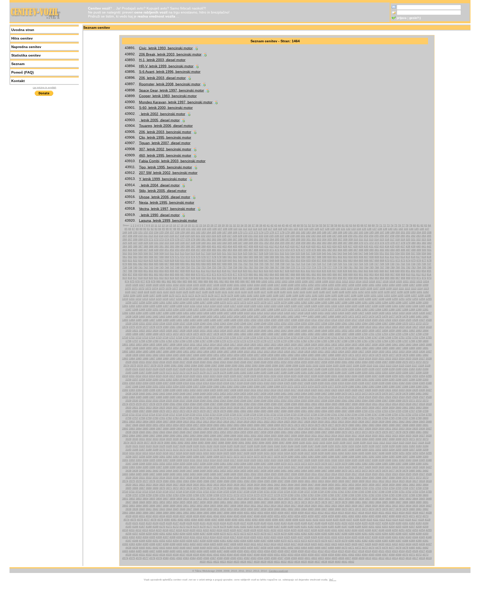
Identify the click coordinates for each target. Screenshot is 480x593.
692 (193, 263)
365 (334, 242)
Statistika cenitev (26, 55)
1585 (199, 327)
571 (177, 256)
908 (398, 274)
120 (285, 228)
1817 (233, 344)
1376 (324, 309)
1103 (350, 288)
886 (282, 274)
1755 (429, 337)
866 (177, 274)
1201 (373, 295)
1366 (257, 309)
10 (152, 225)
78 (407, 225)
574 (193, 256)
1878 (338, 348)
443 (124, 249)
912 (418, 274)
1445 (176, 316)
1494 (199, 320)
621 (130, 260)
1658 (385, 330)
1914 (273, 351)
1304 (145, 306)
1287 (338, 302)
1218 (179, 299)
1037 (209, 284)
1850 (149, 348)
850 (402, 270)
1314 (213, 306)
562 (130, 256)
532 (282, 253)
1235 (294, 299)
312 (366, 239)
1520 (375, 320)
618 (424, 256)
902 (366, 274)
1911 (253, 351)
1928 (368, 351)
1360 (216, 309)
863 (161, 274)
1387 (399, 309)
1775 (257, 341)
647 (266, 260)
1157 (393, 291)
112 (245, 228)
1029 (155, 284)
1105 (363, 288)
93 (156, 228)
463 (230, 249)
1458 (263, 316)
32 (234, 225)
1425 (348, 313)
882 (261, 274)
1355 (183, 309)
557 (413, 253)
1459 (270, 316)
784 (366, 267)
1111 (401, 288)
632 (188, 260)
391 (161, 246)
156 (166, 232)
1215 (159, 299)
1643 (284, 330)
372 (371, 242)
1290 (358, 302)
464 (235, 249)
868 (188, 274)
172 (250, 232)
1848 (135, 348)
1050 (297, 284)
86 (129, 228)
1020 (399, 281)
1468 (331, 316)
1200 (367, 295)
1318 (240, 306)
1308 (173, 306)
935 (230, 277)
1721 (199, 337)
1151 (354, 291)
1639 (257, 330)
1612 (381, 327)
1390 (419, 309)
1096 (303, 288)
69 (373, 225)
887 (287, 274)
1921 (321, 351)
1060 (365, 284)
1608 (355, 327)
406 (240, 246)
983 (174, 281)
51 (305, 225)
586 (256, 256)
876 (230, 274)
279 (193, 239)
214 (161, 235)
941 (261, 277)
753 (203, 267)
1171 (178, 295)
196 (376, 232)
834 (318, 270)
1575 (132, 327)
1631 (203, 330)
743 (151, 267)
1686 (270, 334)
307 (340, 239)
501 (429, 249)
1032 (176, 284)
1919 (307, 351)
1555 (304, 323)
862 (156, 274)
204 (418, 232)
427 (350, 246)
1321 (260, 306)
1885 (385, 348)
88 (137, 228)
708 (277, 263)
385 (130, 246)
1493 (193, 320)
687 (166, 263)
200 (398, 232)
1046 (270, 284)
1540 (203, 323)
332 (161, 242)
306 (334, 239)
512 (177, 253)
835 (324, 270)
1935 (415, 351)
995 (237, 281)
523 (234, 253)
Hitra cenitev (22, 38)
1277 (270, 302)
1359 (209, 309)
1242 (341, 299)
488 (361, 249)
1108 (382, 288)
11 (155, 225)
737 (429, 263)
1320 (253, 306)
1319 (247, 306)
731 (397, 263)
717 (324, 263)
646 (261, 260)
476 (298, 249)
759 (235, 267)
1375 (317, 309)
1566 (378, 323)
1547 (250, 323)
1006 (305, 281)
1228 (247, 299)
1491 (179, 320)
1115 (426, 288)
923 (166, 277)
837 (334, 270)
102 (193, 228)
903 (371, 274)
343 (219, 242)
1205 (401, 295)
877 (235, 274)
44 (279, 225)
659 (329, 260)
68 (369, 225)
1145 (315, 291)
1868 (270, 348)
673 (403, 260)
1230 (260, 299)
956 (340, 277)
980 (158, 281)
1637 (243, 330)
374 (382, 242)
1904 (206, 351)
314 (376, 239)
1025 (129, 284)
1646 (304, 330)
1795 (392, 341)
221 (198, 235)
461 (219, 249)
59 (335, 225)
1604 (328, 327)
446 (140, 249)
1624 (155, 330)
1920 (314, 351)
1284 (317, 302)
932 (214, 277)
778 (334, 267)
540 (324, 253)
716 (318, 263)
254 (371, 235)
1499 (233, 320)
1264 (183, 302)
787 (382, 267)
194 (366, 232)
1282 (304, 302)
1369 (277, 309)
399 (203, 246)
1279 (284, 302)
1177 (217, 295)
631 (182, 260)
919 (146, 277)
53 (313, 225)
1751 (402, 337)
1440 (142, 316)
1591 (240, 327)
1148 (335, 291)
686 (161, 263)
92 (152, 228)
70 (377, 225)
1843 (409, 344)
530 (271, 253)
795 (424, 267)
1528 (429, 320)
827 (282, 270)
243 (313, 235)
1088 (249, 288)
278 (188, 239)
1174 (197, 295)
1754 (422, 337)
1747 (375, 337)
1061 (371, 284)
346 (235, 242)
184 (314, 232)
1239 (321, 299)
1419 (307, 313)
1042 (243, 284)
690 (182, 263)
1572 (419, 323)
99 (178, 228)
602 (340, 256)
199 (392, 232)
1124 (179, 291)
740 (135, 267)
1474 (371, 316)
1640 (263, 330)
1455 (243, 316)
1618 (422, 327)
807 (177, 270)
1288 (345, 302)
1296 (399, 302)
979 (153, 281)
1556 (311, 323)
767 (277, 267)
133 (353, 228)
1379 (345, 309)
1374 (311, 309)
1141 (289, 291)
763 (256, 267)
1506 (281, 320)
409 (256, 246)
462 (224, 249)
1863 (237, 348)
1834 (348, 344)
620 (124, 260)
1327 (301, 306)
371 (366, 242)
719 (334, 263)
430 (366, 246)
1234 (287, 299)
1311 (193, 306)
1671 (169, 334)
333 (166, 242)
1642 (277, 330)
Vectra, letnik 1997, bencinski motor (167, 209)
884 (272, 274)
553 (392, 253)
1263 (176, 302)
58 (332, 225)
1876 (324, 348)
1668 (149, 334)
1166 (145, 295)
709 (282, 263)
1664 (425, 330)
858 (135, 274)
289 (245, 239)
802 (151, 270)
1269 (216, 302)
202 (408, 232)
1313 (206, 306)
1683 (250, 334)
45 (283, 225)
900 (356, 274)
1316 (226, 306)
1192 (315, 295)
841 (355, 270)
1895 (145, 351)
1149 (341, 291)
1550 (270, 323)
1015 (365, 281)
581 (230, 256)
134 (358, 228)
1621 (135, 330)
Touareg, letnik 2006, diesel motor (166, 126)
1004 (291, 281)
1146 (322, 291)
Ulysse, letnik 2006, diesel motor (164, 197)
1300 (425, 302)
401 (214, 246)
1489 (166, 320)
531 (276, 253)
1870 (284, 348)
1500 (240, 320)
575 (198, 256)
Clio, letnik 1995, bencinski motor (165, 137)
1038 (216, 284)
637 (214, 260)
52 (309, 225)
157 (172, 232)
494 (392, 249)
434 (387, 246)
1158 (400, 291)
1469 (338, 316)
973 (429, 277)
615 (408, 256)
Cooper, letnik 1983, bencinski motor (168, 96)
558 (418, 253)
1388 (405, 309)
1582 (179, 327)
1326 (294, 306)
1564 (365, 323)
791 (403, 267)
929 (198, 277)
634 (198, 260)
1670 (162, 334)
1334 (348, 306)
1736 (301, 337)
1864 (243, 348)
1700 (365, 334)
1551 (277, 323)
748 (177, 267)
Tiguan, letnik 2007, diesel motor (164, 143)
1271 (230, 302)
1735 (294, 337)
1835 (355, 344)
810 (193, 270)
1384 (378, 309)
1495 (206, 320)
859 (140, 274)
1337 (368, 306)
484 (340, 249)
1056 (338, 284)
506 (146, 253)
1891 (425, 348)
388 (146, 246)
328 (140, 242)
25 (208, 225)
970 (413, 277)
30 (227, 225)
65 (358, 225)
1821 (260, 344)
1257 (135, 302)
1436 (422, 313)
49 (298, 225)
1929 (375, 351)
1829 (314, 344)
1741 (334, 337)
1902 (193, 351)
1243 (348, 299)
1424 (341, 313)
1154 (374, 291)
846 (382, 270)
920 (151, 277)
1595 (267, 327)
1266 (196, 302)
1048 (284, 284)
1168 (159, 295)
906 (387, 274)
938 (245, 277)
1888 (405, 348)
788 (387, 267)
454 (182, 249)
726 (371, 263)
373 (376, 242)
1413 (267, 313)
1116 (127, 291)
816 (224, 270)
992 (221, 281)
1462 (291, 316)
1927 (361, 351)
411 (266, 246)
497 (408, 249)
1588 (220, 327)
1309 (179, 306)
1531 (142, 323)
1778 (277, 341)
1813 (206, 344)
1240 (327, 299)
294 (272, 239)
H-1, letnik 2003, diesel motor (162, 60)
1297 (405, 302)
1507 (287, 320)
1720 (193, 337)
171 (245, 232)
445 (135, 249)
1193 (321, 295)
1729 (253, 337)
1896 (152, 351)
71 (380, 225)
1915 (280, 351)
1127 (198, 291)
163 (203, 232)
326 (130, 242)
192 (356, 232)
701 (240, 263)
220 (192, 235)
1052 (311, 284)
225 (219, 235)
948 (298, 277)
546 (355, 253)
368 (350, 242)
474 (287, 249)
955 (334, 277)
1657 (378, 330)
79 (410, 225)
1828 (307, 344)
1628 (183, 330)
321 (413, 239)
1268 (209, 302)
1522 (388, 320)
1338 (375, 306)
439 (413, 246)
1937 (429, 351)
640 (230, 260)
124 (306, 228)
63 (350, 225)
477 (303, 249)
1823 (273, 344)
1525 (409, 320)
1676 (203, 334)
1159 (406, 291)
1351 (155, 309)
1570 (405, 323)
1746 (368, 337)
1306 (159, 306)
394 (177, 246)
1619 (429, 327)
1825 (287, 344)
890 (303, 274)
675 (413, 260)
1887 (399, 348)
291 (256, 239)
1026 (135, 284)
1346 (429, 306)
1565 (371, 323)
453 (177, 249)
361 (314, 242)
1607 (348, 327)
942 (266, 277)
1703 (385, 334)
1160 (413, 291)
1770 (223, 341)
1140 (283, 291)
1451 (216, 316)
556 (408, 253)
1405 (213, 313)
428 (355, 246)
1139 (276, 291)
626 (156, 260)
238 (287, 235)
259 (397, 235)
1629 (189, 330)
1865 (250, 348)
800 (140, 270)
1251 (402, 299)
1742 (341, 337)
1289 (351, 302)
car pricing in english (44, 87)
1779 (284, 341)
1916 (287, 351)
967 (398, 277)
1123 (172, 291)
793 (413, 267)
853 (418, 270)
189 (340, 232)
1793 (378, 341)
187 (329, 232)
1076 (169, 288)
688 (172, 263)
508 (156, 253)
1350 (149, 309)
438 (408, 246)
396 (188, 246)
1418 (301, 313)
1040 (230, 284)
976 (137, 281)
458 (203, 249)
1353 (169, 309)
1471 (351, 316)
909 (403, 274)
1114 (420, 288)
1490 (173, 320)
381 (418, 242)
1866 (257, 348)
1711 (132, 337)
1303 (139, 306)
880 (250, 274)
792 (408, 267)
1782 (304, 341)
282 (208, 239)
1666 (135, 334)
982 (169, 281)
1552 (284, 323)
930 (203, 277)
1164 (133, 295)
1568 (392, 323)
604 (350, 256)
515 (192, 253)
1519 (368, 320)
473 (282, 249)
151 (140, 232)
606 (361, 256)
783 (361, 267)
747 (172, 267)
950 (308, 277)
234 (266, 235)
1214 (152, 299)
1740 (327, 337)
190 (345, 232)
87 (133, 228)
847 (387, 270)
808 (182, 270)
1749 (388, 337)
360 (308, 242)
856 (124, 274)
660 (334, 260)
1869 (277, 348)
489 (366, 249)
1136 (257, 291)
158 (177, 232)
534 (292, 253)
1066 (405, 284)
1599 (294, 327)
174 (261, 232)
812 (203, 270)
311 (361, 239)
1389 (412, 309)
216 (172, 235)
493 (387, 249)
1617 (415, 327)
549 (371, 253)
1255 (429, 299)
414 (282, 246)
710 (287, 263)
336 (182, 242)
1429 (375, 313)
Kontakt (18, 81)
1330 (321, 306)
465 (240, 249)
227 (229, 235)
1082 (209, 288)
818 (234, 270)
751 (193, 267)
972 (424, 277)
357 (292, 242)
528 (261, 253)
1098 (317, 288)
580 (224, 256)
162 (198, 232)
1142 (296, 291)
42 (272, 225)
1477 (392, 316)
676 (418, 260)
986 (190, 281)
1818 (240, 344)
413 (276, 246)
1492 (186, 320)
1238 (314, 299)
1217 (172, 299)
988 (200, 281)
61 (343, 225)
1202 (380, 295)
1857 (196, 348)
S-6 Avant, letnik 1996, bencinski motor (169, 72)
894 (324, 274)
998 (253, 281)
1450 (209, 316)
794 (418, 267)
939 (250, 277)
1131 (224, 291)
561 (124, 256)
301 (308, 239)
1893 (132, 351)
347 (240, 242)
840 (350, 270)
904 (376, 274)
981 (164, 281)
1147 (328, 291)
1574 (125, 327)
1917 (294, 351)
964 (382, 277)
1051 (304, 284)
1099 (324, 288)
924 (172, 277)
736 (424, 263)
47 (290, 225)
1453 (230, 316)
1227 (240, 299)
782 (356, 267)
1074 (155, 288)
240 (298, 235)
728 (382, 263)
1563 (358, 323)
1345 (422, 306)
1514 (334, 320)
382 (424, 242)
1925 (348, 351)
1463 (297, 316)
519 (214, 253)
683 (146, 263)
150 (135, 232)
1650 (331, 330)
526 (250, 253)
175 (266, 232)
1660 (399, 330)
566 (151, 256)
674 (408, 260)
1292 (371, 302)
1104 (356, 288)
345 (230, 242)
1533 (155, 323)
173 (256, 232)
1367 (263, 309)
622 (135, 260)
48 (294, 225)
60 (339, 225)
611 (387, 256)
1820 (253, 344)
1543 (223, 323)
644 (250, 260)
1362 (230, 309)
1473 (365, 316)
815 (219, 270)
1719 (186, 337)
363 (324, 242)
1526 (415, 320)
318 (397, 239)
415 (287, 246)
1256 (129, 302)
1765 (189, 341)
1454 (237, 316)
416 (292, 246)
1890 (419, 348)
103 (198, 228)
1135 (250, 291)
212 (150, 235)
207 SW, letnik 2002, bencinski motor (168, 173)
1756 (129, 341)
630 (177, 260)
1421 (321, 313)
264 (424, 235)
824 (266, 270)
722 (350, 263)
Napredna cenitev (26, 47)
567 (156, 256)
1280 (291, 302)
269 (140, 239)
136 (369, 228)
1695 (331, 334)
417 (298, 246)
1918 (301, 351)
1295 (392, 302)
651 (287, 260)
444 (130, 249)
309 (350, 239)
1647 (311, 330)
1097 (310, 288)
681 (135, 263)
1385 (385, 309)
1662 (412, 330)
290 (250, 239)
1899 (173, 351)
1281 (297, 302)
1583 (186, 327)
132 (348, 228)
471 (272, 249)
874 (219, 274)
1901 (186, 351)
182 (303, 232)
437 (402, 246)
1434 (409, 313)
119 (280, 228)
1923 (334, 351)
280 (198, 239)
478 (308, 249)
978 (148, 281)
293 (266, 239)
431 (371, 246)
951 (314, 277)
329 (146, 242)
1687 (277, 334)
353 (272, 242)
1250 (395, 299)
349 (250, 242)
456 (193, 249)
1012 (345, 281)
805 (166, 270)
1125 (185, 291)
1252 (409, 299)
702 (245, 263)
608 (371, 256)
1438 (129, 316)
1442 (155, 316)
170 (240, 232)
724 (360, 263)
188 (334, 232)
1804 (145, 344)
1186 (275, 295)
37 (253, 225)
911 (413, 274)
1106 (369, 288)
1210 (125, 299)
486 (350, 249)
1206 (407, 295)
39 (260, 225)
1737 (307, 337)
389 (151, 246)
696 (214, 263)
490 (371, 249)
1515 (341, 320)
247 (334, 235)
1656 (371, 330)
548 (366, 253)
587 (261, 256)
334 (172, 242)
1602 (314, 327)
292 (261, 239)
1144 (309, 291)
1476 (385, 316)
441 (424, 246)
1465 (311, 316)
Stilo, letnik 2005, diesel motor (162, 191)
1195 (334, 295)
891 (308, 274)
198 (387, 232)
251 (355, 235)
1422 (327, 313)
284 (219, 239)
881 (256, 274)
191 (350, 232)
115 (260, 228)
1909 (240, 351)
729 (387, 263)
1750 (395, 337)
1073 (148, 288)
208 (130, 235)
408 (250, 246)
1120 (153, 291)
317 (392, 239)
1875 (317, 348)
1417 (294, 313)
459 (208, 249)
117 (270, 228)
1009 (325, 281)
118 (275, 228)
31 (230, 225)
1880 (351, 348)
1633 (216, 330)
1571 (412, 323)
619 (429, 256)
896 (334, 274)
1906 (220, 351)
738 (124, 267)
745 (161, 267)
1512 (321, 320)
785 (371, 267)
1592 (247, 327)
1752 (409, 337)
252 (360, 235)
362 (319, 242)
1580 (166, 327)
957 (345, 277)
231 (250, 235)
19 (185, 225)
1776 (263, 341)
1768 (209, 341)
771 (298, 267)
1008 (318, 281)
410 (261, 246)
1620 (129, 330)
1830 (321, 344)
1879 (345, 348)
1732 (273, 337)
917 (135, 277)
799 (135, 270)
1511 (314, 320)
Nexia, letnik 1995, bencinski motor (166, 202)
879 (245, 274)
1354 (176, 309)
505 (140, 253)
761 (245, 267)
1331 (327, 306)
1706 (405, 334)
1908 (233, 351)
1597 (281, 327)
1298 (412, 302)
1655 (365, 330)
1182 (249, 295)
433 (382, 246)
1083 (216, 288)
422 (324, 246)
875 (224, 274)
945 (282, 277)
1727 (240, 337)
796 (429, 267)
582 (235, 256)
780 (345, 267)
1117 (134, 291)
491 (376, 249)
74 (392, 225)
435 (392, 246)
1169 (165, 295)
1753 (415, 337)
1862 (230, 348)
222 (203, 235)
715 (313, 263)
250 (350, 235)
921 (156, 277)
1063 (385, 284)
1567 (385, 323)
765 (266, 267)
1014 (359, 281)
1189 (295, 295)
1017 (379, 281)
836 (329, 270)
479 (314, 249)
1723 (213, 337)
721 (345, 263)
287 (235, 239)
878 (240, 274)
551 (382, 253)
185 (319, 232)
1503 (260, 320)
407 (245, 246)
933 (219, 277)
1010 (332, 281)
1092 (277, 288)
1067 (412, 284)
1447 (189, 316)
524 (240, 253)
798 (130, 270)
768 (282, 267)
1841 (395, 344)
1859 (209, 348)
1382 (365, 309)
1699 (358, 334)
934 (224, 277)
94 (159, 228)
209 (135, 235)
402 (219, 246)
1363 (237, 309)
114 (255, 228)
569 (166, 256)
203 (413, 232)
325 (124, 242)
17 (178, 225)
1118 (140, 291)
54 (317, 225)
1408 (233, 313)
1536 (176, 323)
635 (203, 260)
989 (206, 281)
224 (214, 235)
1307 (166, 306)
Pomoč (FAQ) (22, 72)
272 (156, 239)
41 (268, 225)
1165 (139, 295)
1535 (169, 323)
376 (392, 242)
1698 (351, 334)
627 (161, 260)
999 (258, 281)
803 (156, 270)
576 (203, 256)
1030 (162, 284)
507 (151, 253)
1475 (378, 316)
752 (198, 267)
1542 (216, 323)
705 (261, 263)
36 (249, 225)
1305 (152, 306)
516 (198, 253)
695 (208, 263)
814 (214, 270)
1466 (317, 316)
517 (203, 253)
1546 (243, 323)
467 (250, 249)
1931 (388, 351)
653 (298, 260)
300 (303, 239)
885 (277, 274)
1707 (412, 334)
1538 (189, 323)
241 (303, 235)
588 (266, 256)
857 (130, 274)
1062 (378, 284)
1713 (145, 337)
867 (182, 274)
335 (177, 242)
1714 (152, 337)
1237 (307, 299)
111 (240, 228)
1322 (267, 306)
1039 (223, 284)
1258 (142, 302)
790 (398, 267)
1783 (311, 341)
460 (214, 249)
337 (188, 242)
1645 (297, 330)
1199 (360, 295)
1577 (145, 327)
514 (187, 253)
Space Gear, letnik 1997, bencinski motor (171, 90)
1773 (243, 341)
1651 (338, 330)
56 (324, 225)
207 (124, 235)
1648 (317, 330)
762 (250, 267)
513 (182, 253)
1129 (211, 291)
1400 (179, 313)
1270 (223, 302)
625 (151, 260)
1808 (173, 344)
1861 (223, 348)
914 (429, 274)
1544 (230, 323)
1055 (331, 284)
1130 (218, 291)
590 (277, 256)
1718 (179, 337)
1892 (125, 351)
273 (161, 239)
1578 (152, 327)
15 (170, 225)
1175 (204, 295)
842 (360, 270)
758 (230, 267)
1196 (341, 295)
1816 (226, 344)
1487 (152, 320)
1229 (253, 299)
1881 (358, 348)
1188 (289, 295)
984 (179, 281)
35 (245, 225)
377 (398, 242)
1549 (263, 323)
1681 (237, 334)
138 (380, 228)
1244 (355, 299)
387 (140, 246)
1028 (149, 284)
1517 (355, 320)
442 (429, 246)
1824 (280, 344)
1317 (233, 306)
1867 (263, 348)
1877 (331, 348)
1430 (381, 313)
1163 (126, 295)
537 (308, 253)
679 (124, 263)
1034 (189, 284)
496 (403, 249)
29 (223, 225)
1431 (388, 313)
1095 (297, 288)
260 (402, 235)
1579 (159, 327)
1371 (291, 309)
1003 (285, 281)
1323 (273, 306)
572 (182, 256)
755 (214, 267)
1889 (412, 348)
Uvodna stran (22, 30)
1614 (395, 327)
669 (382, 260)
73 (388, 225)
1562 (351, 323)
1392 (125, 313)
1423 (334, 313)
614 (402, 256)
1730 (260, 337)
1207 (414, 295)
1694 (324, 334)
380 (413, 242)
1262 (169, 302)
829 (292, 270)
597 (314, 256)
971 (418, 277)
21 (193, 225)
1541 (209, 323)
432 (376, 246)
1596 (274, 327)
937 (240, 277)
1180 (237, 295)
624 (146, 260)
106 (214, 228)
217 (177, 235)
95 (163, 228)
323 (424, 239)
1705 (399, 334)
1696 (338, 334)
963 (376, 277)
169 (235, 232)
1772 (237, 341)
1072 (141, 288)
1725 (226, 337)
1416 (287, 313)
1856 (189, 348)
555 (402, 253)
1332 (334, 306)
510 (166, 253)
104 (204, 228)
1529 (129, 323)
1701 (371, 334)
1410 (247, 313)
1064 (392, 284)
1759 (149, 341)
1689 (291, 334)
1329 (314, 306)
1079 (189, 288)
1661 (405, 330)
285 (224, 239)
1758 (142, 341)
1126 (192, 291)
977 (142, 281)
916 (130, 277)
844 (371, 270)
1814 (213, 344)
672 (398, 260)
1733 (280, 337)
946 (287, 277)
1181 (243, 295)
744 (156, 267)
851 (408, 270)
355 (282, 242)
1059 (358, 284)
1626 (169, 330)
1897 (159, 351)
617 (418, 256)
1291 (365, 302)
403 (224, 246)
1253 (415, 299)
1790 (358, 341)
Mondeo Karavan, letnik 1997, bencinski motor (175, 102)
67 (365, 225)
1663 (419, 330)
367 (345, 242)
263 (418, 235)
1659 (392, 330)
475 (292, 249)
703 (250, 263)
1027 (142, 284)
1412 (260, 313)
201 (403, 232)
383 (429, 242)
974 (127, 281)
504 (135, 253)
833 (313, 270)
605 (356, 256)
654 (303, 260)
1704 (392, 334)
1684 (257, 334)
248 (340, 235)
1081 (202, 288)
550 (376, 253)
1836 (361, 344)
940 (256, 277)
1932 (395, 351)
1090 (263, 288)
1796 (399, 341)
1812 (199, 344)
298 (292, 239)
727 (376, 263)
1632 (209, 330)
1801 (125, 344)
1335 (355, 306)
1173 (191, 295)
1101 (337, 288)
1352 (162, 309)
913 (424, 274)
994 (232, 281)
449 (156, 249)
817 (229, 270)
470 (266, 249)
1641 (270, 330)
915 (124, 277)
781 (350, 267)
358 (298, 242)
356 (287, 242)
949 (303, 277)
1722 (206, 337)
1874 (311, 348)
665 (361, 260)
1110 (395, 288)
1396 (152, 313)
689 (177, 263)
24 (204, 225)
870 (198, 274)
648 (272, 260)
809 (188, 270)
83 (425, 225)
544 (345, 253)
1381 (358, 309)
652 (292, 260)
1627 (176, 330)
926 (182, 277)
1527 (422, 320)
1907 (227, 351)
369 (356, 242)
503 (130, 253)
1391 (425, 309)
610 (382, 256)
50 (302, 225)
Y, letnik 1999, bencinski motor (163, 179)
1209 (427, 295)
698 (224, 263)
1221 (199, 299)
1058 (351, 284)
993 (226, 281)
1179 (230, 295)
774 (314, 267)
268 (135, 239)
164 (208, 232)
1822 (267, 344)
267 (130, 239)
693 (198, 263)
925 (177, 277)
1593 (253, 327)
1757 (135, 341)
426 (345, 246)
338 (193, 242)
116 (265, 228)
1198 (353, 295)
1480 (412, 316)
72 (384, 225)
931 (208, 277)
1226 (233, 299)
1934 (409, 351)
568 (161, 256)
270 (146, 239)
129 (332, 228)
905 (382, 274)
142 (400, 228)
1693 (317, 334)
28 (219, 225)
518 (208, 253)
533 (287, 253)
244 (318, 235)
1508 (294, 320)
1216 (165, 299)
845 (376, 270)
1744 (355, 337)
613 (397, 256)
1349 (142, 309)
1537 (183, 323)
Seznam (17, 64)
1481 (419, 316)
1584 (193, 327)
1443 (162, 316)
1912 (260, 351)
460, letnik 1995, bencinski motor (165, 155)
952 (319, 277)
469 (261, 249)
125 (311, 228)
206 (429, 232)
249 (345, 235)
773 (308, 267)
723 (355, 263)
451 (166, 249)
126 (316, 228)
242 (308, 235)
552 (387, 253)
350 (256, 242)
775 (319, 267)
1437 (429, 313)
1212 (139, 299)
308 (345, 239)
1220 (193, 299)
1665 (129, 334)
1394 (139, 313)
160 (188, 232)
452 (172, 249)
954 (329, 277)
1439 (135, 316)
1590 (233, 327)
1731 (267, 337)
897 (340, 274)
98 (174, 228)
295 (277, 239)
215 (166, 235)
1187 (282, 295)
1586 (206, 327)
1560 (338, 323)
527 (256, 253)
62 (347, 225)
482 (329, 249)
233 (261, 235)
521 (224, 253)
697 (219, 263)
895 (329, 274)
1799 (419, 341)
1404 (206, 313)
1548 (257, 323)
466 (245, 249)
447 (146, 249)
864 (166, 274)
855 (429, 270)
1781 (297, 341)
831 (303, 270)
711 (292, 263)
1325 (287, 306)
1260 (155, 302)
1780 (291, 341)
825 (271, 270)
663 (350, 260)
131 (343, 228)
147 (427, 228)
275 (172, 239)
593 (292, 256)
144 (411, 228)
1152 (361, 291)
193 (361, 232)
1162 (426, 291)
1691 (304, 334)
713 (303, 263)
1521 (381, 320)
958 (350, 277)
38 (257, 225)
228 (234, 235)
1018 (385, 281)
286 (230, 239)
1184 (263, 295)
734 (413, 263)
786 (376, 267)
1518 (361, 320)
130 (338, 228)
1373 (304, 309)
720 (340, 263)
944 (277, 277)
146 (422, 228)
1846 (429, 344)
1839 (381, 344)
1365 (250, 309)
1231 (267, 299)
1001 (271, 281)
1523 (395, 320)
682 (140, 263)
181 (298, 232)
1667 (142, 334)
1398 (166, 313)
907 (392, 274)
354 (277, 242)
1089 (256, 288)
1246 (368, 299)
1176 (211, 295)
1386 (392, 309)
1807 (166, 344)
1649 (324, 330)
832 (308, 270)
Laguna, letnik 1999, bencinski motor (168, 220)
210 (140, 235)
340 (203, 242)
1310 (186, 306)
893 (319, 274)
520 (219, 253)
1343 (409, 306)
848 (392, 270)
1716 (165, 337)
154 (156, 232)
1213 (145, 299)
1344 (415, 306)
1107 (376, 288)
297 (287, 239)
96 (167, 228)
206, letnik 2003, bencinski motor (165, 132)
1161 (419, 291)
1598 (287, 327)
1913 (267, 351)
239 (292, 235)
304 (324, 239)
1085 (229, 288)
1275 (257, 302)
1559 (331, 323)
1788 (345, 341)
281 (203, 239)
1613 (388, 327)
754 (208, 267)
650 (282, 260)
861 (151, 274)
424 (334, 246)
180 (292, 232)
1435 (415, 313)
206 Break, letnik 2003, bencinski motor (170, 54)
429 (360, 246)
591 (282, 256)
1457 (257, 316)
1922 (327, 351)
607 (366, 256)
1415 (280, 313)
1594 (260, 327)
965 (387, 277)
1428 (368, 313)
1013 (352, 281)
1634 (223, 330)
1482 (425, 316)
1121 (159, 291)
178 (282, 232)
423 (329, 246)
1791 (365, 341)
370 (361, 242)
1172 (185, 295)
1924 (341, 351)
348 (245, 242)
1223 (213, 299)
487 (356, 249)
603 (345, 256)
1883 (371, 348)
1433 (402, 313)
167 (224, 232)
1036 (203, 284)
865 (172, 274)
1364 (243, 309)
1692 (311, 334)
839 (345, 270)
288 (240, 239)
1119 (146, 291)
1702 (378, 334)
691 (188, 263)
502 (124, 253)
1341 (395, 306)
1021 (406, 281)
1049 (291, 284)
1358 (203, 309)
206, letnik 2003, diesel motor (162, 78)
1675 (196, 334)
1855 (183, 348)
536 (303, 253)
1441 (149, 316)
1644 (291, 330)
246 (329, 235)
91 (148, 228)
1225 (226, 299)
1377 (331, 309)
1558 (324, 323)
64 (354, 225)
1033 (183, 284)
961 (366, 277)
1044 (257, 284)
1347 (129, 309)
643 (245, 260)
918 (140, 277)
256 (382, 235)
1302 (132, 306)
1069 (425, 284)
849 (397, 270)
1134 (244, 291)
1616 (409, 327)
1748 (381, 337)
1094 (290, 288)
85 (126, 228)
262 (413, 235)
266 (124, 239)
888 (292, 274)
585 (250, 256)
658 (324, 260)
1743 (348, 337)
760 (240, 267)
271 (151, 239)
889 (298, 274)
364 (329, 242)
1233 (280, 299)
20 (189, 225)
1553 (291, 323)
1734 (287, 337)
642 (240, 260)
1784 (317, 341)
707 (272, 263)
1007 (311, 281)
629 (172, 260)
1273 (243, 302)
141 (395, 228)
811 (198, 270)
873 (214, 274)
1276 (263, 302)
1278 (277, 302)
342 (214, 242)
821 (250, 270)
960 (361, 277)
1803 (139, 344)
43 (275, 225)
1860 (216, 348)
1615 (402, 327)
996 (242, 281)
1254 (422, 299)
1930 (381, 351)
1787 (338, 341)
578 (214, 256)
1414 (273, 313)
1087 (243, 288)
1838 (375, 344)
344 (224, 242)
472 (277, 249)
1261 (162, 302)
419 (308, 246)
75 (395, 225)
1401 (186, 313)
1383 (371, 309)
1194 (327, 295)
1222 (206, 299)
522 (229, 253)
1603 (321, 327)
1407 (227, 313)
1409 (240, 313)
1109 (389, 288)
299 (298, 239)
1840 (388, 344)
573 (188, 256)
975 (132, 281)
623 (140, 260)
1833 (341, 344)
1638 (250, 330)
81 (418, 225)
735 (418, 263)
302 (314, 239)
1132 (231, 291)
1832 (334, 344)
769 (287, 267)
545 (350, 253)
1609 (361, 327)
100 (183, 228)
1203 (387, 295)
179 (287, 232)
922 (161, 277)
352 (266, 242)
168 (230, 232)
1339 (381, 306)
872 (208, 274)
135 (364, 228)
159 (182, 232)
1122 (166, 291)
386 (135, 246)
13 (163, 225)
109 (230, 228)
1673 (183, 334)
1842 (402, 344)
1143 (302, 291)
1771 (230, 341)
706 (266, 263)
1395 (145, 313)
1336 (361, 306)
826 (276, 270)
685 (156, 263)
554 (397, 253)
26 (212, 225)
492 (382, 249)
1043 (250, 284)
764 (261, 267)
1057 (345, 284)
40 (264, 225)
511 (172, 253)
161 (193, 232)
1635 (230, 330)
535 (298, 253)
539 (318, 253)
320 (408, 239)
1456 (250, 316)
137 (374, 228)
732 (402, 263)
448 (151, 249)
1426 (355, 313)
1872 (297, 348)
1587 (213, 327)
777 (329, 267)
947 (292, 277)
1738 (314, 337)
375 (387, 242)
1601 (307, 327)
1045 (263, 284)
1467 (324, 316)
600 (329, 256)
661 (340, 260)
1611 (375, 327)
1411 (253, 313)
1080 (195, 288)
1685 (263, 334)
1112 (407, 288)
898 (345, 274)
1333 (341, 306)
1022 (413, 281)
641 (235, 260)
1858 (203, 348)
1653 (351, 330)
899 (350, 274)
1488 (159, 320)
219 (187, 235)
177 (277, 232)
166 (219, 232)
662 (345, 260)
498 (413, 249)
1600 (301, 327)
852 (413, 270)
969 (408, 277)
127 (322, 228)
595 (303, 256)
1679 (223, 334)
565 (146, 256)
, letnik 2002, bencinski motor (162, 114)
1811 (193, 344)
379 (408, 242)
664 (356, 260)
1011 (338, 281)
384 (124, 246)
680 (130, 263)
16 (174, 225)
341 (208, 242)
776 (324, 267)
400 (208, 246)
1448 (196, 316)
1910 (247, 351)
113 (250, 228)
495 (398, 249)
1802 (132, 344)
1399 (173, 313)
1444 (169, 316)
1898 (166, 351)
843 (366, 270)
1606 (341, 327)
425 (340, 246)
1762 (169, 341)
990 (211, 281)
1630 (196, 330)
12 (159, 225)
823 (261, 270)
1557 (317, 323)
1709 (425, 334)
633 (193, 260)
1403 (199, 313)
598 (319, 256)
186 (324, 232)
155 (161, 232)
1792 (371, 341)
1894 (139, 351)
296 (282, 239)
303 (319, 239)
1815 (219, 344)
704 (256, 263)
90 (144, 228)
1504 (267, 320)
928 (193, 277)
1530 (135, 323)
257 (387, 235)
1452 (223, 316)
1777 (270, 341)
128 (327, 228)
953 (324, 277)
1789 (351, 341)
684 (151, 263)
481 (324, 249)
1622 (142, 330)
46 (287, 225)
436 (397, 246)
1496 (213, 320)
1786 (331, 341)
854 (424, 270)
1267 (203, 302)
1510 (307, 320)
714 (308, 263)
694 (203, 263)
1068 (419, 284)
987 (195, 281)
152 (146, 232)
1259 (149, 302)
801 (146, 270)
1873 (304, 348)
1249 (388, 299)
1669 (155, 334)
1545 (237, 323)
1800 (425, 341)
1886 (392, 348)
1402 (193, 313)
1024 (426, 281)
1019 (392, 281)
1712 (139, 337)
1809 (179, 344)
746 (166, 267)
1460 (277, 316)
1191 (308, 295)
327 (135, 242)
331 (156, 242)
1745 (361, 337)
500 (424, 249)
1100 (330, 288)
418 (303, 246)
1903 (199, 351)
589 (272, 256)
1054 (324, 284)
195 (371, 232)
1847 (129, 348)
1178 (223, 295)
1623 (149, 330)
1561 (345, 323)
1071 (135, 288)
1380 (351, 309)
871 (203, 274)
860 (146, 274)
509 (161, 253)
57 (328, 225)
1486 (145, 320)
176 (272, 232)
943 (272, 277)
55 (320, 225)
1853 (169, 348)
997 (248, 281)
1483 (125, 320)
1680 (230, 334)
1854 (176, 348)
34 (242, 225)
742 (146, 267)
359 (303, 242)
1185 (269, 295)
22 (197, 225)
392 (166, 246)
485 (345, 249)
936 (235, 277)
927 (188, 277)
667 (371, 260)
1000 (264, 281)
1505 (274, 320)
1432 (395, 313)
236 (276, 235)
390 (156, 246)
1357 (196, 309)
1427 (361, 313)
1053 (317, 284)
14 (167, 225)
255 (376, 235)
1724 (219, 337)
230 (245, 235)
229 (240, 235)
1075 (162, 288)
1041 (237, 284)
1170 (171, 295)
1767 (203, 341)
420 (313, 246)
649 (277, 260)
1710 (125, 337)
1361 (223, 309)
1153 (367, 291)
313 (371, 239)
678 (429, 260)
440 (418, 246)
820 (245, 270)
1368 (270, 309)
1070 (128, 288)
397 (193, 246)
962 (371, 277)
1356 (189, 309)
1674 (189, 334)
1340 (388, 306)
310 (356, 239)
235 (271, 235)
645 (256, 260)
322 (418, 239)
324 (429, 239)
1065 (399, 284)
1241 (334, 299)
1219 (186, 299)
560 (429, 253)
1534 (162, 323)
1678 (216, 334)
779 (340, 267)
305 (329, 239)
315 (382, 239)
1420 (314, 313)
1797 (405, 341)
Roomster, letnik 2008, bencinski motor (169, 84)
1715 (159, 337)
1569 (399, 323)
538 (313, 253)
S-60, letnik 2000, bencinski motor (166, 108)
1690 (297, 334)
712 (298, 263)
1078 (182, 288)
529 (266, 253)
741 (140, 267)
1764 (183, 341)
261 (408, 235)
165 (214, 232)
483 (334, 249)
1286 (331, 302)
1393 (132, 313)
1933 (402, 351)
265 (429, 235)
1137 (263, 291)
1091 (270, 288)
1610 (368, 327)
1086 (236, 288)
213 (156, 235)
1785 (324, 341)
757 (224, 267)
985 (184, 281)
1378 (338, 309)
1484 (132, 320)
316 (387, 239)
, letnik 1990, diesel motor (159, 215)
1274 (250, 302)
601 (334, 256)
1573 (425, 323)
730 (392, 263)
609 (376, 256)
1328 (307, 306)
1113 (413, 288)
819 (240, 270)
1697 (345, 334)
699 (230, 263)
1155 (380, 291)
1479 (405, 316)
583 (240, 256)
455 (188, 249)
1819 (247, 344)
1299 (419, 302)
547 (360, 253)
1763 (176, 341)
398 (198, 246)
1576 (139, 327)
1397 (159, 313)
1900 (179, 351)
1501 (247, 320)
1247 (375, 299)
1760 (155, 341)
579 (219, 256)
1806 (159, 344)
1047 (277, 284)
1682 (243, 334)
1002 (278, 281)
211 (146, 235)
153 (151, 232)
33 (238, 225)
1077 (175, 288)
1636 (237, 330)
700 (235, 263)
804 (161, 270)
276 (177, 239)
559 (424, 253)
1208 (421, 295)
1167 (152, 295)
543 (340, 253)
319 (402, 239)
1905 (213, 351)
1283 (311, 302)
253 (366, 235)
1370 (284, 309)
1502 (253, 320)
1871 (291, 348)
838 (340, 270)
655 (308, 260)
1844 (415, 344)
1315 (219, 306)
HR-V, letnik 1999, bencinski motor (166, 66)
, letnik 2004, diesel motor (159, 185)
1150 (348, 291)
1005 (298, 281)
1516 (348, 320)
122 (296, 228)
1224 (219, 299)
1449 (203, 316)
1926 (355, 351)
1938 (129, 355)
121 (290, 228)
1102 (343, 288)
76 (399, 225)
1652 (345, 330)
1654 (358, 330)
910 (408, 274)
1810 (186, 344)
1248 (381, 299)
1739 (321, 337)
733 (408, 263)
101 (188, 228)
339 (198, 242)
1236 (301, 299)
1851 (155, 348)
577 (208, 256)
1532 (149, 323)
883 (266, 274)
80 (414, 225)
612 (392, 256)
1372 (297, 309)
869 (193, 274)
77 (403, 225)
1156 (387, 291)
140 (390, 228)
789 (392, 267)
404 (230, 246)
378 (403, 242)
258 (392, 235)
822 (256, 270)
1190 (301, 295)
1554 (297, 323)
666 (366, 260)
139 (385, 228)
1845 (422, 344)
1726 (233, 337)
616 (413, 256)
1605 (335, 327)
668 (376, 260)
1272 (237, 302)
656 (314, 260)
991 (216, 281)
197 (382, 232)
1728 (247, 337)
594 (298, 256)
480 (319, 249)
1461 (284, 316)
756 (219, 267)
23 (200, 225)
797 (124, 270)
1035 (196, 284)
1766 (196, 341)
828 (287, 270)
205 (424, 232)
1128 (205, 291)
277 (182, 239)
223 (208, 235)
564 (140, 256)
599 (324, 256)
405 (235, 246)
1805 (152, 344)
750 (188, 267)
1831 (327, 344)
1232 (273, 299)
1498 (227, 320)
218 (182, 235)
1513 (327, 320)
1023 (419, 281)
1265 (189, 302)
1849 (142, 348)
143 (406, 228)
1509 (301, 320)
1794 (385, 341)
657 (319, 260)
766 (272, 267)
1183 (256, 295)
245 (324, 235)
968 (403, 277)
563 (135, 256)
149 (130, 232)
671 (392, 260)
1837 (368, 344)
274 (166, 239)
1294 (385, 302)
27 (215, 225)
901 (361, 274)
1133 (237, 291)
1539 (196, 323)
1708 (419, 334)
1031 (169, 284)
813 (208, 270)
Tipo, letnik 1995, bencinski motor (165, 167)
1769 (216, 341)
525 (245, 253)
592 (287, 256)
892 (314, 274)
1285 (324, 302)
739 (130, 267)
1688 (284, 334)
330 (151, 242)
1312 (199, 306)
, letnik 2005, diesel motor (159, 120)
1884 (378, 348)
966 (392, 277)
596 (308, 256)
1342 (402, 306)
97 (171, 228)
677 (424, 260)
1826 (294, 344)
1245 (361, 299)
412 (271, 246)
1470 (345, 316)
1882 (365, 348)
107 (220, 228)
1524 (402, 320)
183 (308, 232)
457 (198, 249)
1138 (270, 291)
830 (298, 270)
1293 (378, 302)
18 (182, 225)
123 (301, 228)
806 (172, 270)
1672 (176, 334)
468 (256, 249)
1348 (135, 309)
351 (261, 242)
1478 (399, 316)
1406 (220, 313)
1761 (162, 341)
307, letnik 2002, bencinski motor (165, 149)
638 (219, 260)
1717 (172, 337)
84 (429, 225)
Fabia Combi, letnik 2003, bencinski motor (172, 161)
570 (172, 256)
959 (356, 277)
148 (124, 232)
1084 (223, 288)
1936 (422, 351)
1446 (183, 316)
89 (141, 228)
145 (416, 228)
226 (224, 235)
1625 (162, 330)
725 (366, 263)
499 (418, 249)
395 (182, 246)
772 (303, 267)
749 (182, 267)
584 (245, 256)
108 (225, 228)
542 (334, 253)
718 (329, 263)
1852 (162, 348)
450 (161, 249)
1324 (280, 306)
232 (256, 235)
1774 (250, 341)
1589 (227, 327)
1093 (283, 288)
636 (208, 260)
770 (292, 267)
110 (235, 228)
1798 (412, 341)
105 (209, 228)
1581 (173, 327)
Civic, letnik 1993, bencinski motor (166, 48)
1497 (220, 320)
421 (318, 246)
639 (224, 260)
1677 (209, 334)
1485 (139, 320)
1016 (372, 281)
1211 (132, 299)
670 (387, 260)
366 (340, 242)
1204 (394, 295)
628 (166, 260)
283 (214, 239)
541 (329, 253)
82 (422, 225)
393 (172, 246)
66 (362, 225)
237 (282, 235)
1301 (125, 306)
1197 (347, 295)
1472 (358, 316)
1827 (301, 344)
